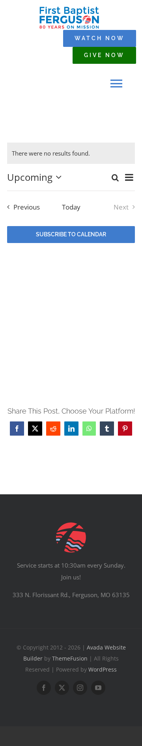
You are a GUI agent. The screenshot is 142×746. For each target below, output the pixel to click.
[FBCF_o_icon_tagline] (69, 9)
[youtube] (98, 688)
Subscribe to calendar (71, 234)
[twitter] (62, 688)
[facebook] (44, 688)
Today (71, 207)
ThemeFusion (70, 658)
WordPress (102, 669)
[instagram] (80, 688)
